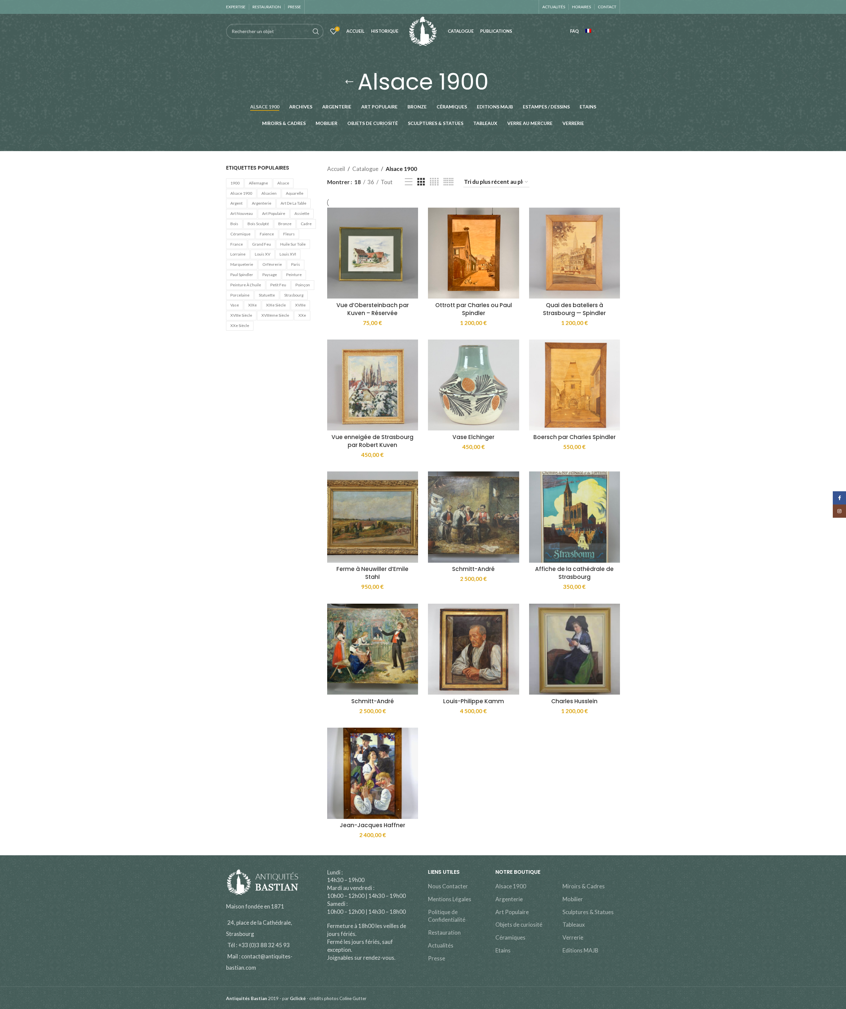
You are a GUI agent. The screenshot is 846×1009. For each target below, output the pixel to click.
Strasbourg (293, 295)
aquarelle (294, 193)
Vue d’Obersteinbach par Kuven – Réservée (372, 309)
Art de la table (293, 203)
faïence (267, 233)
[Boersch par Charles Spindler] (574, 385)
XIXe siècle (276, 305)
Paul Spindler (241, 274)
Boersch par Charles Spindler (574, 437)
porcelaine (240, 295)
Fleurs (289, 233)
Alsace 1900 (241, 193)
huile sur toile (293, 244)
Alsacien (269, 193)
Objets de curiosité (518, 924)
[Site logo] (423, 30)
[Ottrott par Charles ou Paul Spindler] (473, 253)
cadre (306, 223)
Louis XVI (288, 254)
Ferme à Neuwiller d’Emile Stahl (372, 573)
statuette (267, 295)
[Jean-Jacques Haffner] (372, 773)
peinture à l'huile (245, 284)
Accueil (336, 168)
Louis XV (262, 254)
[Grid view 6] (448, 182)
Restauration (444, 932)
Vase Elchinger (473, 437)
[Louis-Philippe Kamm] (473, 649)
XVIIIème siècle (275, 315)
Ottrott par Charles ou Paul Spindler (473, 309)
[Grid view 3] (421, 182)
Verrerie (572, 937)
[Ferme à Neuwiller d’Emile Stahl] (372, 517)
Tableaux (573, 924)
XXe (302, 315)
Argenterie (509, 899)
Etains (503, 950)
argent (236, 203)
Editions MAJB (580, 950)
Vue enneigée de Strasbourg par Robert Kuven (372, 441)
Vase (234, 305)
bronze (284, 223)
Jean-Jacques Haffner (372, 825)
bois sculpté (258, 223)
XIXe (252, 305)
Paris (295, 264)
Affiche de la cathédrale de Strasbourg (574, 573)
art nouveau (241, 213)
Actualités (440, 945)
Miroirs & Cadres (583, 886)
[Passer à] (590, 31)
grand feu (261, 244)
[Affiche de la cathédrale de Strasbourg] (574, 517)
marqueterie (241, 264)
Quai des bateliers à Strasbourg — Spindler (574, 309)
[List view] (408, 182)
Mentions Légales (449, 899)
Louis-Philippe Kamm (473, 701)
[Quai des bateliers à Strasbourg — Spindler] (574, 253)
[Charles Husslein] (574, 649)
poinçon (302, 284)
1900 (235, 183)
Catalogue (365, 168)
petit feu (278, 284)
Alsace (283, 183)
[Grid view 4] (434, 182)
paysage (269, 274)
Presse (436, 958)
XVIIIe (300, 305)
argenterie (261, 203)
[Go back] (349, 82)
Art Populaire (512, 911)
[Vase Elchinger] (473, 385)
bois (234, 223)
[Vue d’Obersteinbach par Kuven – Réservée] (372, 253)
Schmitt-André (473, 569)
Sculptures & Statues (588, 911)
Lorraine (238, 254)
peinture (294, 274)
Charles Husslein (574, 701)
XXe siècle (239, 325)
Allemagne (258, 183)
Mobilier (572, 899)
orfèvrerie (272, 264)
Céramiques (510, 937)
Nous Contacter (448, 886)
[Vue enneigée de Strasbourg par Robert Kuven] (372, 385)
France (236, 244)
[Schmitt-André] (473, 517)
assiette (301, 213)
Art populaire (273, 213)
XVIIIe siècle (241, 315)
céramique (240, 233)
